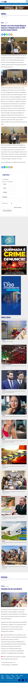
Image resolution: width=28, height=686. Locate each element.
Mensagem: (4, 197)
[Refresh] (11, 203)
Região (2, 677)
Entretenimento (9, 678)
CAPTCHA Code (17, 207)
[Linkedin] (4, 35)
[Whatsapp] (7, 35)
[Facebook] (2, 35)
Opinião (2, 678)
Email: (4, 188)
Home (2, 675)
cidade (12, 675)
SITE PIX (26, 682)
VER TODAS (17, 678)
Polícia (4, 577)
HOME (2, 16)
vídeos (13, 677)
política (7, 675)
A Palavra (8, 677)
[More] (11, 35)
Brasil (21, 675)
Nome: (4, 184)
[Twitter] (9, 35)
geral (3, 14)
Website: (5, 192)
